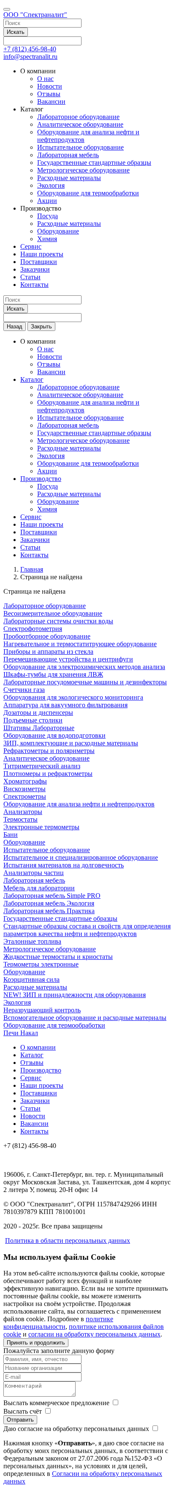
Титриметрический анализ (41, 766)
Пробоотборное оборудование (46, 636)
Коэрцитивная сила (31, 979)
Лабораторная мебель (68, 154)
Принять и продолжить (36, 1342)
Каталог (32, 379)
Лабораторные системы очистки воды (58, 621)
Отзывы (48, 93)
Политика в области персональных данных (67, 1240)
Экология (51, 185)
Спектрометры (24, 796)
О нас (45, 78)
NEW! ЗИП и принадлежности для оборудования (74, 994)
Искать (15, 32)
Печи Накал (20, 1032)
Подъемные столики (33, 720)
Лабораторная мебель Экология (48, 903)
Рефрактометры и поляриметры (49, 750)
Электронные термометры (41, 827)
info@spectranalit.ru (30, 56)
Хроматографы (25, 781)
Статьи (30, 277)
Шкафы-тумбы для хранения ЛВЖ (53, 674)
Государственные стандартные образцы (94, 162)
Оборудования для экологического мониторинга (73, 697)
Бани (10, 834)
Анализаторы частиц (33, 872)
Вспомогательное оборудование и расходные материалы (84, 1017)
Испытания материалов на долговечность (63, 865)
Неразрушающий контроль (42, 1010)
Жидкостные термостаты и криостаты (58, 956)
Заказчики (35, 269)
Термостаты (20, 819)
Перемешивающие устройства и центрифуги (68, 659)
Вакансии (51, 101)
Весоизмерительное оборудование (52, 613)
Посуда (47, 215)
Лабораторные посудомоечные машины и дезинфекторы (85, 682)
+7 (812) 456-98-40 (29, 49)
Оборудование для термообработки (88, 193)
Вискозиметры (24, 788)
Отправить (20, 1420)
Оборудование (58, 231)
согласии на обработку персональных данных (94, 1334)
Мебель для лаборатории (39, 888)
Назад (14, 326)
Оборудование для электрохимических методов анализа (84, 666)
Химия (47, 238)
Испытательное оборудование (80, 147)
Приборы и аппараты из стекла (48, 651)
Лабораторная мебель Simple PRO (52, 895)
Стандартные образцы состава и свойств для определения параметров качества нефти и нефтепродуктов (87, 929)
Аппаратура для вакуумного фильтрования (65, 704)
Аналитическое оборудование (80, 124)
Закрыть (41, 326)
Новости (49, 86)
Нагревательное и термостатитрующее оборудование (80, 643)
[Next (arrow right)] (159, 746)
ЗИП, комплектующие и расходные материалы (70, 743)
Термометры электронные (41, 964)
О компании (38, 1047)
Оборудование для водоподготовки (54, 735)
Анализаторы (22, 811)
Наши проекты (41, 254)
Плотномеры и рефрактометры (47, 773)
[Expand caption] (164, 1482)
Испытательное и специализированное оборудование (80, 857)
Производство (40, 478)
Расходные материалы (69, 177)
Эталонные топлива (32, 941)
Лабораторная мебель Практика (49, 910)
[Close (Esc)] (164, 9)
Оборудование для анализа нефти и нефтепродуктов (79, 804)
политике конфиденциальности (58, 1322)
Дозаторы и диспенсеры (38, 712)
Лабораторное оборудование (78, 116)
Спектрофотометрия (32, 628)
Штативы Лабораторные (38, 727)
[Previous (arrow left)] (15, 746)
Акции (47, 200)
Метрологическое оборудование (83, 170)
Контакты (34, 284)
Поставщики (38, 261)
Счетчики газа (24, 689)
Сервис (30, 246)
